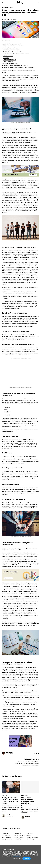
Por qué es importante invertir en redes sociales (13, 46)
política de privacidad (16, 856)
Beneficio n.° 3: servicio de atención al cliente (13, 52)
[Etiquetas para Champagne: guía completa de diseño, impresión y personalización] (30, 787)
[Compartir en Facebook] (34, 753)
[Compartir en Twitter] (38, 753)
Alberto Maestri (5, 19)
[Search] (38, 3)
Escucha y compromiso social (9, 59)
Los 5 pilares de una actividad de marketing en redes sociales (16, 54)
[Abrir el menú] (2, 2)
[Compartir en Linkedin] (36, 753)
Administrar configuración (17, 858)
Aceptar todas (27, 858)
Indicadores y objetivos (8, 55)
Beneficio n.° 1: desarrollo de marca (10, 48)
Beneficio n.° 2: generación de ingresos (11, 50)
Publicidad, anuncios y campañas (10, 63)
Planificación (6, 57)
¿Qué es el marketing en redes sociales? (11, 44)
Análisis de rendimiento (8, 61)
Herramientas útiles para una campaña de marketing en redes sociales (18, 67)
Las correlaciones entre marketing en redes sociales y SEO (15, 65)
